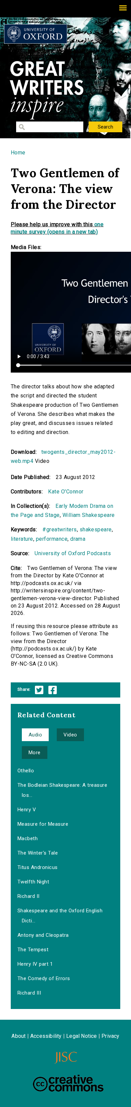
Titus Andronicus (37, 867)
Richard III (29, 993)
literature (22, 539)
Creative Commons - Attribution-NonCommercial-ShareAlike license (68, 1083)
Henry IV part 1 (35, 964)
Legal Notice (81, 1036)
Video (70, 735)
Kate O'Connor (65, 491)
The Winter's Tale (37, 853)
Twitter (39, 690)
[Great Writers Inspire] (35, 33)
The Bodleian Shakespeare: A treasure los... (62, 790)
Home (18, 152)
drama (77, 539)
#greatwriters (59, 529)
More (35, 753)
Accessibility (46, 1036)
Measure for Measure (42, 824)
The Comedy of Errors (43, 978)
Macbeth (27, 838)
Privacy (110, 1036)
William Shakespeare (88, 515)
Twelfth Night (33, 882)
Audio (35, 735)
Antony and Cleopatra (43, 935)
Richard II (28, 896)
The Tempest (32, 950)
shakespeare (96, 529)
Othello (25, 771)
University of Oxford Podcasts (73, 553)
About (18, 1036)
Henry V (26, 810)
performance (52, 539)
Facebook (52, 690)
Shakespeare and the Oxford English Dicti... (59, 916)
